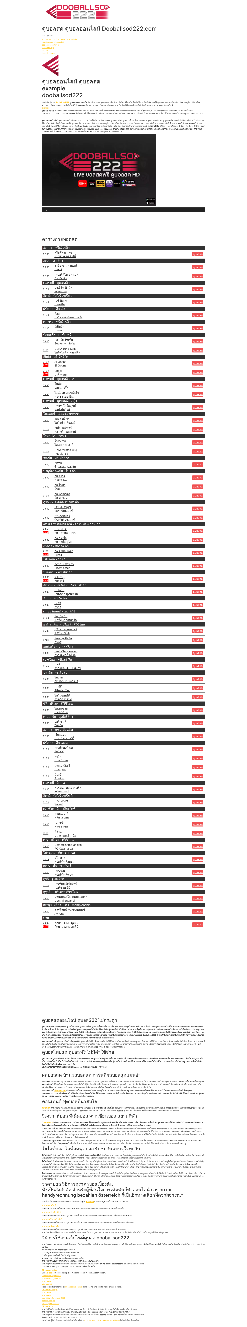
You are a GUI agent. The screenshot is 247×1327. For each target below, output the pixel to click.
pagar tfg (78, 1067)
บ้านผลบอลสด (60, 1090)
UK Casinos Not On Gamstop (99, 1309)
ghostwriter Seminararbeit (105, 1232)
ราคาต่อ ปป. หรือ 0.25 (51, 1212)
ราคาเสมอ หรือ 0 (49, 1205)
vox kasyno (47, 1284)
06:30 (46, 688)
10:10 (45, 833)
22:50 (46, 477)
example (53, 88)
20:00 (46, 577)
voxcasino (50, 1273)
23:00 (46, 341)
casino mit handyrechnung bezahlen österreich (107, 1192)
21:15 (45, 551)
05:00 (46, 630)
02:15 (46, 859)
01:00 (46, 451)
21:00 (46, 361)
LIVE (45, 365)
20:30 (46, 922)
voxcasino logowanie (51, 1275)
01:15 (45, 350)
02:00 (46, 254)
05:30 (46, 679)
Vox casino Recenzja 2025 (53, 1298)
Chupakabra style (49, 1270)
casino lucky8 (48, 47)
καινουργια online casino (53, 42)
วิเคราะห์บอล (47, 1122)
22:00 (46, 328)
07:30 (46, 640)
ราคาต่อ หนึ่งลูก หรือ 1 (51, 1226)
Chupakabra (47, 1306)
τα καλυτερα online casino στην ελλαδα (59, 39)
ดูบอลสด (198, 254)
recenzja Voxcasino (50, 1303)
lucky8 (45, 50)
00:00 (46, 267)
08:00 (46, 815)
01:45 (46, 302)
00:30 (46, 653)
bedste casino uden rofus (96, 1312)
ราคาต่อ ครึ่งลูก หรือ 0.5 (52, 1219)
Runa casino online (73, 1287)
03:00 (46, 846)
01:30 (46, 289)
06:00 (46, 911)
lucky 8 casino (48, 53)
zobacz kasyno (48, 1301)
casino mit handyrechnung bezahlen (58, 1266)
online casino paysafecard (111, 1264)
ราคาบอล (90, 1201)
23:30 (46, 385)
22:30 (46, 591)
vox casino (46, 1281)
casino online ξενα (50, 45)
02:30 (46, 276)
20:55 (46, 529)
